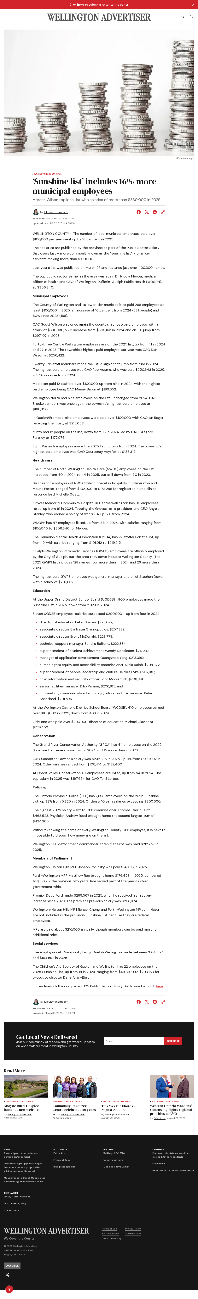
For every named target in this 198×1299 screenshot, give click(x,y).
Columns (158, 1149)
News (58, 174)
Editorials (60, 1149)
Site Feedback (133, 1233)
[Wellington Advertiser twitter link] (7, 1274)
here (159, 986)
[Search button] (183, 17)
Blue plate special (64, 1166)
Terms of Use (109, 1228)
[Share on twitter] (147, 212)
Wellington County (44, 174)
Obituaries (11, 1193)
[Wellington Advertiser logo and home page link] (99, 17)
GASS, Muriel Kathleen (17, 1196)
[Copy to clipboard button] (162, 212)
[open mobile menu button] (6, 17)
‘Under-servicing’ (113, 1160)
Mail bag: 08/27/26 (114, 1153)
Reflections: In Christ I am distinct (173, 1170)
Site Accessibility (111, 1238)
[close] (193, 5)
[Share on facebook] (139, 212)
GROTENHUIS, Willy (15, 1203)
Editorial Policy (110, 1233)
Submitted (160, 1118)
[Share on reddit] (155, 212)
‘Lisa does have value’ (116, 1166)
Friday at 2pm (61, 1160)
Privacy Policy (133, 1228)
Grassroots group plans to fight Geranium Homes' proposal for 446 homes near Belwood (23, 1167)
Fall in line (59, 1153)
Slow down (158, 1163)
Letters (108, 1149)
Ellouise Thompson (56, 212)
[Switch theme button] (191, 17)
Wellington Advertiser (20, 1114)
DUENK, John (11, 1210)
